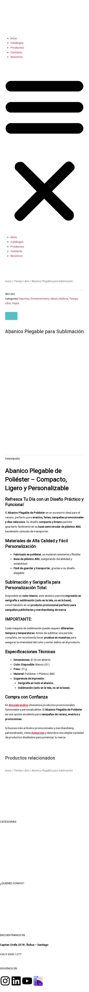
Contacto (16, 52)
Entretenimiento (40, 298)
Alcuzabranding (18, 705)
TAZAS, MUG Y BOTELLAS (44, 840)
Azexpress (37, 732)
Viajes (15, 303)
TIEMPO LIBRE (44, 831)
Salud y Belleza (59, 298)
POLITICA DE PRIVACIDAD (44, 911)
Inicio (14, 38)
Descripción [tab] (12, 458)
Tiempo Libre (21, 281)
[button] (44, 149)
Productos (17, 47)
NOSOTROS (44, 892)
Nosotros (16, 56)
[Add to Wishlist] (11, 316)
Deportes (24, 298)
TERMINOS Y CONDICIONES (44, 902)
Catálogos (17, 42)
